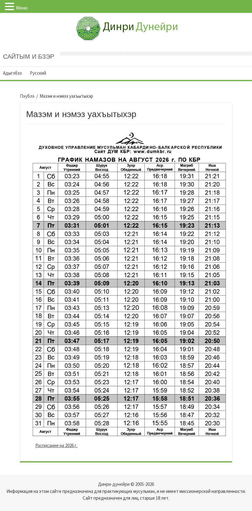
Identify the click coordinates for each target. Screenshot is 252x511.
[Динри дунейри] (126, 22)
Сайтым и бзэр (28, 56)
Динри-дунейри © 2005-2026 (126, 484)
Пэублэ (27, 96)
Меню (22, 8)
